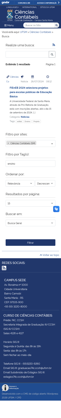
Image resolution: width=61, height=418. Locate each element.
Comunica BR (24, 3)
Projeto (36, 121)
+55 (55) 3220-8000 (15, 306)
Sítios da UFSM (47, 7)
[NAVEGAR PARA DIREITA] (58, 3)
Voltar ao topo (50, 255)
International (29, 7)
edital (19, 121)
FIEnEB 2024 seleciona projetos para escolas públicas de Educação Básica (31, 92)
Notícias (25, 116)
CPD (19, 397)
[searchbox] (38, 143)
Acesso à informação (47, 3)
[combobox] (30, 143)
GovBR (5, 2)
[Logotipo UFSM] (10, 14)
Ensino (27, 121)
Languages (12, 7)
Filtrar (30, 242)
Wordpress (52, 393)
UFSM (11, 397)
